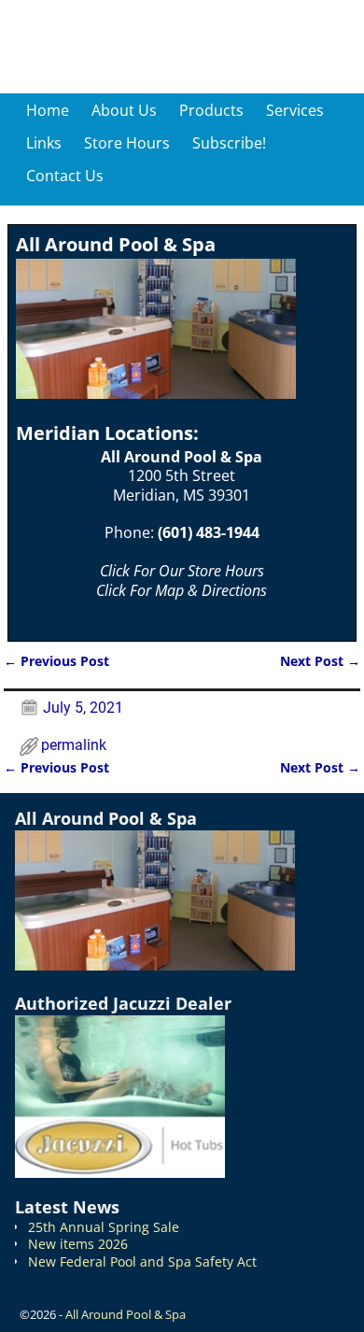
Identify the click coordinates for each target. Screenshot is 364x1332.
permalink (73, 745)
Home (47, 110)
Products (211, 110)
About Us (124, 110)
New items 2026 (78, 1244)
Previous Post (56, 661)
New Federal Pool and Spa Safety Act (142, 1261)
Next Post (320, 661)
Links (44, 143)
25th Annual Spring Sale (103, 1227)
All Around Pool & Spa (125, 1314)
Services (295, 110)
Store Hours (127, 143)
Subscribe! (229, 143)
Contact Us (65, 175)
